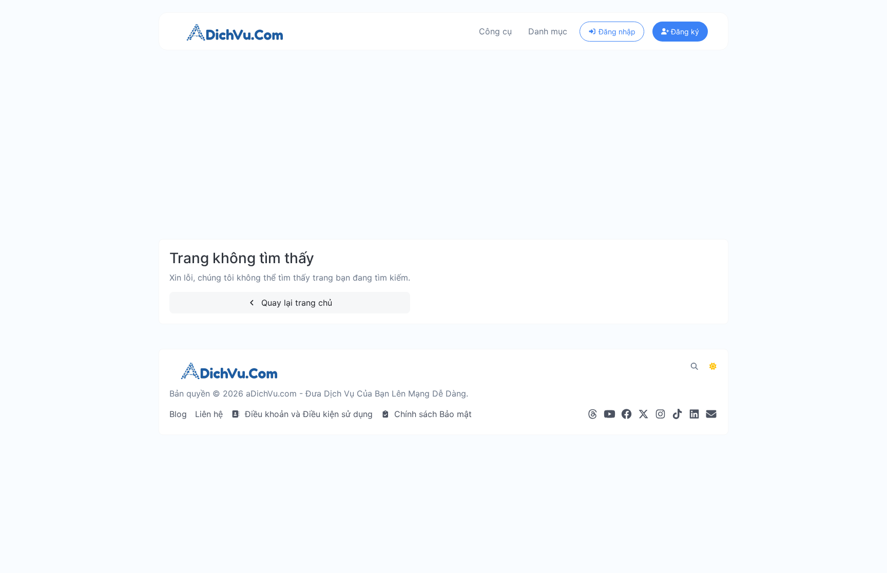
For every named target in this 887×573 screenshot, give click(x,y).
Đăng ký (684, 31)
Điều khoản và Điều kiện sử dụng (307, 414)
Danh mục (547, 31)
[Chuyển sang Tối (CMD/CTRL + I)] (713, 366)
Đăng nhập (615, 31)
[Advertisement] (443, 155)
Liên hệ (209, 414)
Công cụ (495, 31)
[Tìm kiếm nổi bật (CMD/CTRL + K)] (694, 366)
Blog (178, 414)
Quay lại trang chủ (295, 303)
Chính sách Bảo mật (432, 414)
